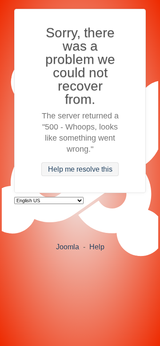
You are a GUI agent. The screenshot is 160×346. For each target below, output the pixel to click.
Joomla (67, 247)
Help (96, 247)
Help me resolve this (80, 169)
